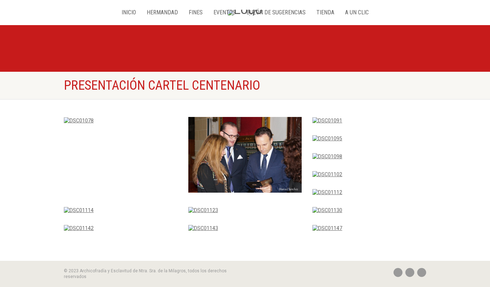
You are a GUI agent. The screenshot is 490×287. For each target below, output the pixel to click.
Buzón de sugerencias (276, 12)
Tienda (325, 12)
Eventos (224, 12)
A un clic (357, 12)
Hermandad (162, 12)
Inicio (129, 12)
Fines (196, 12)
